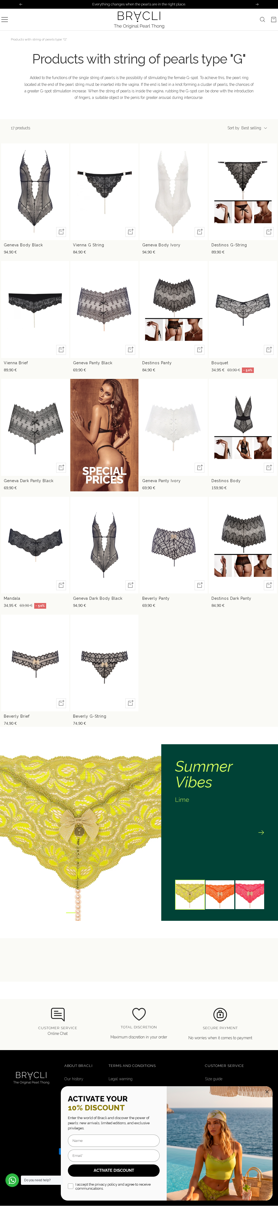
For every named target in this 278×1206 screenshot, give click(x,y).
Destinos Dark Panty (231, 598)
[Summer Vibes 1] (71, 912)
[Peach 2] (82, 912)
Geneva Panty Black (92, 363)
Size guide (213, 1079)
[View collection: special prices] (104, 435)
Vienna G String (88, 245)
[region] (139, 832)
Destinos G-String (229, 245)
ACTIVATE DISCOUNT (114, 1170)
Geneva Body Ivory (161, 245)
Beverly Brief (17, 716)
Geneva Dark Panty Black (28, 481)
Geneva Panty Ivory (161, 481)
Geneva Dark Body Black (97, 598)
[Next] (261, 832)
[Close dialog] (267, 1091)
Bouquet (219, 363)
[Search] (262, 19)
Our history (73, 1079)
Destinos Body (226, 481)
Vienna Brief (16, 363)
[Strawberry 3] (91, 912)
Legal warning (120, 1079)
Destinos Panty (157, 363)
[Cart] (274, 19)
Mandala (12, 598)
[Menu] (4, 19)
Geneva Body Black (23, 245)
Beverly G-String (89, 716)
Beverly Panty (156, 598)
